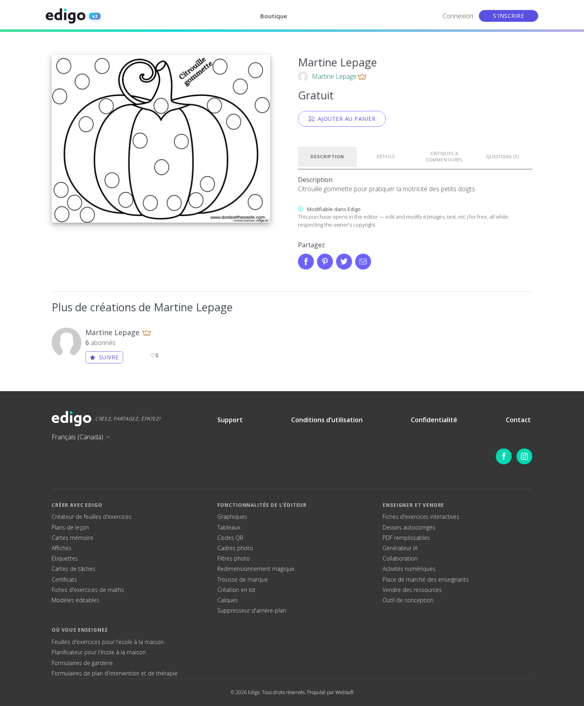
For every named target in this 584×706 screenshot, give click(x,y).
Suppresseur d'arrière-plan (251, 610)
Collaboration (400, 558)
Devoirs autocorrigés (409, 527)
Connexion (458, 16)
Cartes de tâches (73, 568)
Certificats (64, 579)
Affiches (62, 548)
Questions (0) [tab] (503, 156)
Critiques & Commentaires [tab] (444, 156)
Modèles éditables (75, 600)
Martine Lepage (334, 76)
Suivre (109, 357)
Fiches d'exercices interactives (421, 516)
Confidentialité (434, 419)
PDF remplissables (406, 537)
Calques (227, 600)
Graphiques (232, 516)
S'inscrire (508, 15)
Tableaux (228, 527)
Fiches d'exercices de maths (88, 590)
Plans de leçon (70, 527)
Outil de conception (408, 600)
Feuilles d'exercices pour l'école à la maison (108, 642)
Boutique (273, 16)
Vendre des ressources (412, 590)
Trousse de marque (242, 579)
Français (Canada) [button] (77, 437)
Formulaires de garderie (82, 663)
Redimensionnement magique (255, 568)
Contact (518, 419)
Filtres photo (233, 558)
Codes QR (230, 537)
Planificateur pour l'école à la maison (99, 652)
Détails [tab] (386, 156)
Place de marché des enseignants (426, 579)
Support (230, 419)
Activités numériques (409, 568)
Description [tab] (327, 156)
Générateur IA (400, 548)
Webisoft (344, 692)
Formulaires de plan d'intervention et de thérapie (115, 673)
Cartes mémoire (72, 537)
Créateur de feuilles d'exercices (91, 516)
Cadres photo (235, 548)
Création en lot (236, 590)
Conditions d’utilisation (327, 419)
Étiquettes (65, 558)
